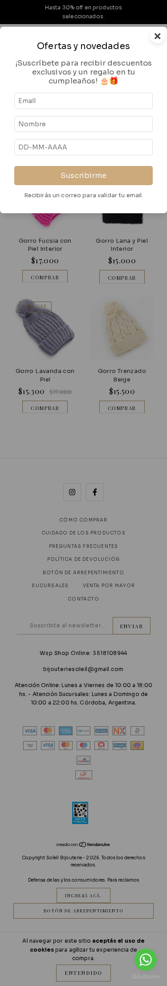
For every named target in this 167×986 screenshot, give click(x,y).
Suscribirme (83, 175)
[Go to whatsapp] (145, 960)
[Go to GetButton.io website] (145, 977)
